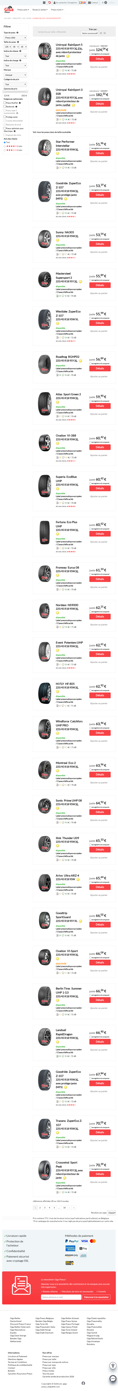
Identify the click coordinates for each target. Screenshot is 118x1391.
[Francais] (81, 2)
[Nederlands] (84, 2)
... (59, 1207)
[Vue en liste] (101, 33)
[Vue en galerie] (104, 33)
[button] (113, 1365)
